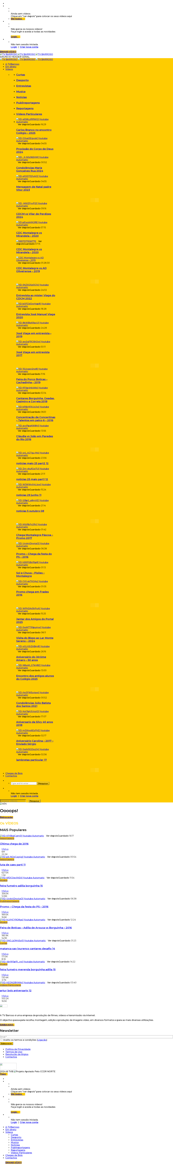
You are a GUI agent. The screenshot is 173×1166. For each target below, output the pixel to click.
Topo (3, 1074)
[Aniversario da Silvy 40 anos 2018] (35, 714)
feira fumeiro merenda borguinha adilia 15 (28, 969)
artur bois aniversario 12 (15, 990)
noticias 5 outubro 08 (30, 511)
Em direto (10, 66)
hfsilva (5, 849)
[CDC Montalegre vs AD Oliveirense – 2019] (35, 260)
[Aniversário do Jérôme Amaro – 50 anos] (35, 649)
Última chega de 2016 (14, 843)
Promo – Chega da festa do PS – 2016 (24, 906)
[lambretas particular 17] (35, 752)
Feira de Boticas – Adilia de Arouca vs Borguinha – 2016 (36, 927)
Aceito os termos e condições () (25, 1040)
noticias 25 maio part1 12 (32, 479)
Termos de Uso (13, 1052)
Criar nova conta (29, 47)
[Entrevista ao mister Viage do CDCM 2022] (35, 287)
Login (14, 47)
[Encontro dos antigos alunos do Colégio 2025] (35, 668)
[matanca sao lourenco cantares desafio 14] (23, 940)
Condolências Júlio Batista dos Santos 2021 (33, 704)
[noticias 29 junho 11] (35, 487)
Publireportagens (28, 102)
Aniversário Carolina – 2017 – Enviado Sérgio (34, 742)
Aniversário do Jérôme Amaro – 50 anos (31, 658)
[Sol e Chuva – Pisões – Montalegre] (35, 565)
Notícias (21, 97)
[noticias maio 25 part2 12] (35, 455)
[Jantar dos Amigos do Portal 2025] (35, 611)
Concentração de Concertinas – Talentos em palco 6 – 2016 (35, 419)
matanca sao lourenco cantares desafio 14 (27, 948)
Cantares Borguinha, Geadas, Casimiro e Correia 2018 (35, 400)
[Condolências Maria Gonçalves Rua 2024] (35, 160)
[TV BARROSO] (26, 54)
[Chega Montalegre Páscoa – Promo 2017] (35, 527)
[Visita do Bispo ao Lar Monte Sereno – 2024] (35, 630)
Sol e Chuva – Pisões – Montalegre (30, 574)
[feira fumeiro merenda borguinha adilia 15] (22, 961)
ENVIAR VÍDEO (8, 51)
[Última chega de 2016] (22, 836)
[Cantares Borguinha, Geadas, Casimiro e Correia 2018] (35, 390)
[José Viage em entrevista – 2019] (35, 325)
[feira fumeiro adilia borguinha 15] (22, 877)
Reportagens (25, 108)
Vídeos (9, 69)
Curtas (20, 74)
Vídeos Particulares (29, 114)
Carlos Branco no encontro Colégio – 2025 (33, 131)
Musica (20, 91)
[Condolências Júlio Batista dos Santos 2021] (35, 695)
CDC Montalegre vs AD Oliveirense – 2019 (31, 270)
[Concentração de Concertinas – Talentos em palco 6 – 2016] (35, 409)
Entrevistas (23, 85)
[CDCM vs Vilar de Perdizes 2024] (35, 206)
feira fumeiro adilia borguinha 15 (21, 885)
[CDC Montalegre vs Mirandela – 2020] (35, 225)
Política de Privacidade (18, 1049)
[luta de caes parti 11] (22, 857)
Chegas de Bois (14, 773)
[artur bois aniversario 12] (22, 982)
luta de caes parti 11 (13, 864)
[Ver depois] (6, 6)
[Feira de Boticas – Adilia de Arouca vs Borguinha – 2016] (22, 919)
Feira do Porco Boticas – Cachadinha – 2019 (31, 381)
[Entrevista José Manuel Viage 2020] (35, 306)
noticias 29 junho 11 (28, 495)
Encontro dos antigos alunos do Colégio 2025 (35, 677)
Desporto (22, 80)
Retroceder (6, 817)
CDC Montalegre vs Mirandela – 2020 (29, 234)
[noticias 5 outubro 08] (35, 503)
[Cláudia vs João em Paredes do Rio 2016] (35, 428)
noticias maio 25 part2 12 (32, 463)
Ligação (42, 1040)
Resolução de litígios (16, 1054)
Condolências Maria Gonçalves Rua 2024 (29, 169)
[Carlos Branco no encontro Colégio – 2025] (35, 122)
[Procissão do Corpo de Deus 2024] (35, 141)
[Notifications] (6, 21)
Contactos (11, 776)
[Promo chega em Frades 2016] (35, 584)
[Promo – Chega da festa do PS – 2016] (35, 546)
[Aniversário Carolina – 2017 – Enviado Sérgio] (35, 733)
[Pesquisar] (6, 780)
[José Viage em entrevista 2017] (35, 344)
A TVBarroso (12, 64)
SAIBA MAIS (7, 1025)
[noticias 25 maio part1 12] (35, 471)
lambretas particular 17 (31, 759)
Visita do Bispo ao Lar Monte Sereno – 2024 (34, 639)
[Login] (6, 39)
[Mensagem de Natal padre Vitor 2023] (35, 179)
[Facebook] (6, 3)
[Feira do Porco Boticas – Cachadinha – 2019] (35, 371)
